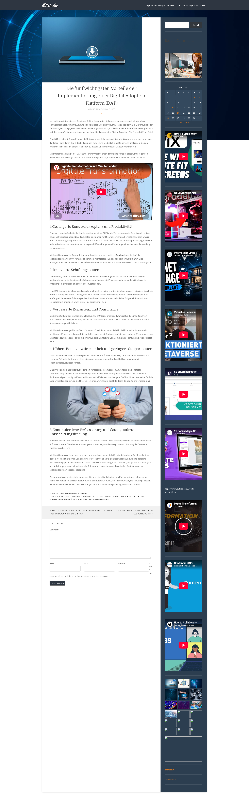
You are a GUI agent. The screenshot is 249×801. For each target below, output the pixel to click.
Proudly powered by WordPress (114, 797)
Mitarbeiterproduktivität (61, 499)
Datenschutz (170, 779)
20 (178, 113)
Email (87, 563)
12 (173, 107)
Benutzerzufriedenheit (67, 496)
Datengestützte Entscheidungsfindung (101, 496)
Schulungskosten (82, 499)
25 (168, 118)
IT (178, 5)
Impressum (170, 769)
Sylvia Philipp (109, 109)
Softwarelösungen (105, 276)
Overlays (119, 255)
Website (121, 563)
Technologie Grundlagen (193, 5)
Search (196, 25)
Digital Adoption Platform (132, 496)
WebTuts (143, 797)
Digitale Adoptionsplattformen (160, 5)
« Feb (181, 122)
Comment (54, 529)
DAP (81, 496)
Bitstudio (50, 5)
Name (53, 563)
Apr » (186, 122)
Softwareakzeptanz (100, 499)
